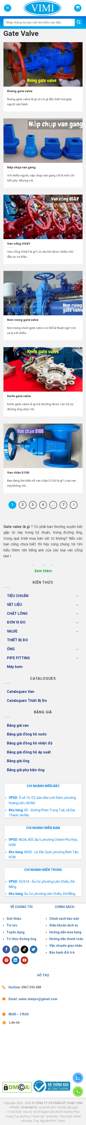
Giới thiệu (13, 918)
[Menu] (7, 8)
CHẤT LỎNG (17, 613)
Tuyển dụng (15, 932)
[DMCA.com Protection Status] (17, 1087)
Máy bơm (14, 667)
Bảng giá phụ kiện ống (25, 770)
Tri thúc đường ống (21, 939)
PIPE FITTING (18, 658)
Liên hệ (14, 1022)
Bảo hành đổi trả (62, 952)
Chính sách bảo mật (64, 918)
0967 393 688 (31, 987)
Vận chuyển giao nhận (65, 945)
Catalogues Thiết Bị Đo (27, 700)
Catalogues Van (20, 691)
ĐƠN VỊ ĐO (16, 622)
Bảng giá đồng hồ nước (27, 734)
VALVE (12, 631)
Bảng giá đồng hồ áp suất (29, 752)
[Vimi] (35, 8)
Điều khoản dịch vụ (63, 925)
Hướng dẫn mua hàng (65, 932)
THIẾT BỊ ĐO (17, 640)
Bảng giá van (18, 725)
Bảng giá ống (18, 761)
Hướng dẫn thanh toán (66, 939)
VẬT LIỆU (14, 604)
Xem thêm (43, 571)
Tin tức (11, 925)
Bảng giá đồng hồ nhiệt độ (30, 743)
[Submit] (79, 22)
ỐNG (11, 649)
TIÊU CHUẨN (17, 596)
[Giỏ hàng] (77, 8)
